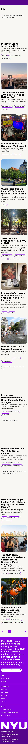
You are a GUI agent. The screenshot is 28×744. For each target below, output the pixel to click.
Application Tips (19, 106)
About (3, 706)
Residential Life (19, 622)
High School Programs (9, 739)
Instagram (5, 686)
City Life (4, 55)
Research (11, 312)
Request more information (10, 670)
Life (2, 675)
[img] (14, 27)
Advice (3, 681)
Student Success (7, 741)
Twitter (4, 689)
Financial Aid (6, 736)
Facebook (4, 692)
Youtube (4, 695)
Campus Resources (7, 155)
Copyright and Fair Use (9, 712)
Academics (5, 678)
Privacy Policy (6, 710)
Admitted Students (7, 106)
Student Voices (6, 465)
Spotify (4, 701)
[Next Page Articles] (25, 631)
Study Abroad (5, 58)
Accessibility (6, 716)
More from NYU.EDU (8, 731)
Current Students (14, 259)
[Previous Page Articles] (2, 631)
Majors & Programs (14, 55)
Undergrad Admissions (9, 734)
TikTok (3, 698)
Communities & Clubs (15, 619)
